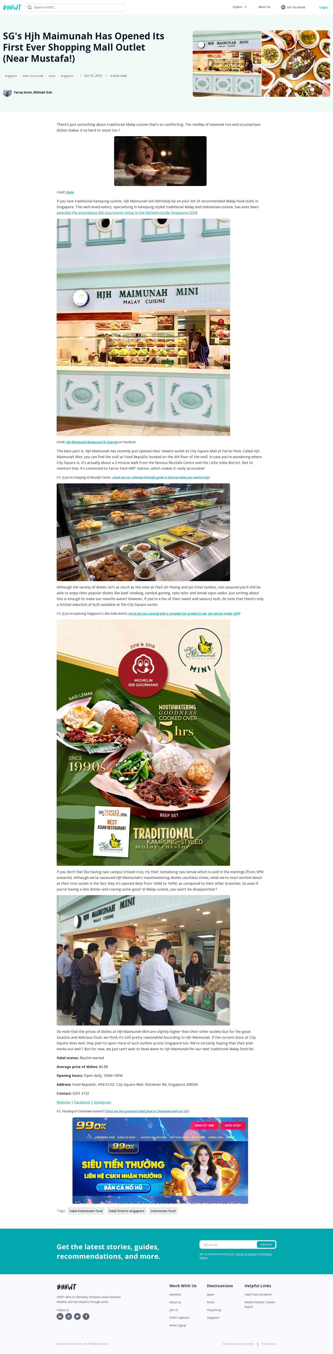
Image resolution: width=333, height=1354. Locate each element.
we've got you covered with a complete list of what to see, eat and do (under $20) (184, 613)
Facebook (82, 1102)
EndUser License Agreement (238, 1344)
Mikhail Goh (43, 92)
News (52, 76)
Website (63, 1102)
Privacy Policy (269, 1344)
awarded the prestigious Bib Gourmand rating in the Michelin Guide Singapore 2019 (127, 212)
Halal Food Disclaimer (258, 1294)
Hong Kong (214, 1310)
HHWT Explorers (179, 1317)
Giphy (70, 192)
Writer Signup (177, 1325)
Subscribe (266, 1244)
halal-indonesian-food (86, 1211)
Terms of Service (246, 1254)
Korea (210, 1302)
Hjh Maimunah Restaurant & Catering (92, 442)
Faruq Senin (23, 92)
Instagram (102, 1102)
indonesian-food (163, 1211)
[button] (240, 7)
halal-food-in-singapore (126, 1211)
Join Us (173, 1310)
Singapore (11, 76)
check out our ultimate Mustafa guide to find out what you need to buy (160, 477)
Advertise (175, 1294)
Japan (210, 1294)
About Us (175, 1302)
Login (324, 7)
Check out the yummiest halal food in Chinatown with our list (146, 1111)
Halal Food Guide (33, 76)
